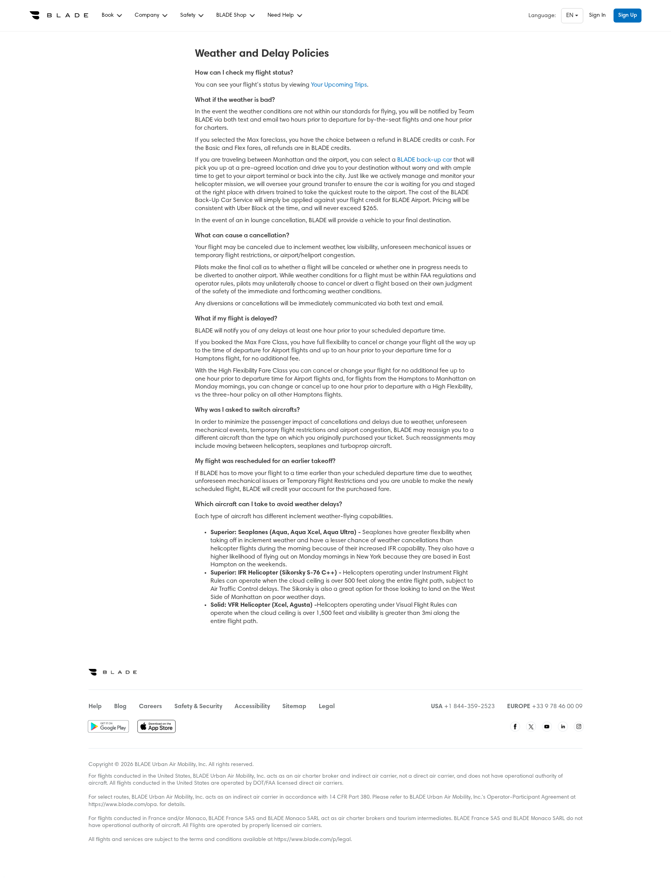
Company (148, 15)
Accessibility (252, 706)
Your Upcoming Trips (339, 85)
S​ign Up (627, 15)
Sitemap (294, 706)
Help (95, 706)
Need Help (282, 15)
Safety (188, 15)
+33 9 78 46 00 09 (557, 706)
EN (570, 15)
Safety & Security (198, 706)
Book (108, 15)
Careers (150, 706)
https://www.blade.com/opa (123, 805)
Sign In (597, 15)
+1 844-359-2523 (469, 706)
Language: (542, 16)
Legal (327, 706)
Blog (120, 706)
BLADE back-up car (424, 160)
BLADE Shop (232, 15)
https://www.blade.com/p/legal (312, 840)
